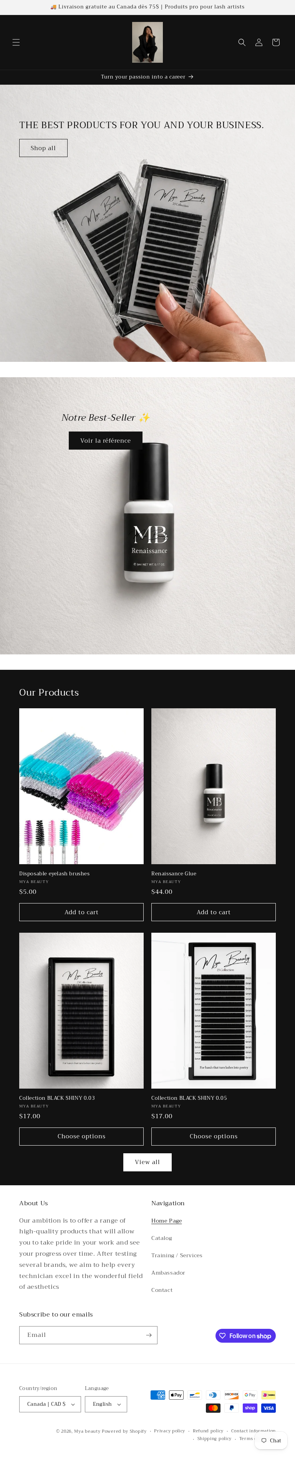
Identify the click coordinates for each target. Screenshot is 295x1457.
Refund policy (208, 1431)
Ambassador (168, 1272)
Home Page (166, 1220)
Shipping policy (214, 1438)
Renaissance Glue (174, 874)
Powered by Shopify (124, 1431)
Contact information (253, 1431)
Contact (161, 1290)
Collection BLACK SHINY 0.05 (189, 1098)
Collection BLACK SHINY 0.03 (57, 1098)
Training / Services (176, 1255)
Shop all (43, 148)
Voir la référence (105, 441)
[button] (16, 42)
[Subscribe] (148, 1335)
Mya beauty (87, 1431)
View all (147, 1162)
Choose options (82, 1136)
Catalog (161, 1238)
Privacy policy (169, 1431)
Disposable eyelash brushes (54, 874)
